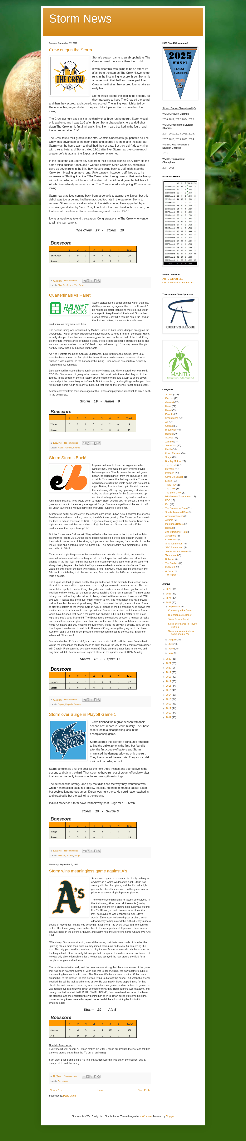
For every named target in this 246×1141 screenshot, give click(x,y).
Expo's (61, 704)
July (171, 644)
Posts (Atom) (69, 1095)
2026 (169, 589)
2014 (169, 695)
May (171, 653)
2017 (169, 681)
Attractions (170, 535)
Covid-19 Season (174, 477)
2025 (169, 593)
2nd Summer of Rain (176, 532)
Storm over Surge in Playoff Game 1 (82, 714)
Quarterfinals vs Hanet (70, 295)
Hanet (60, 448)
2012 (169, 703)
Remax (169, 528)
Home (100, 1090)
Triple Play (170, 484)
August (172, 639)
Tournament (171, 555)
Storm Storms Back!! (68, 457)
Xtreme (169, 441)
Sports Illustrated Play (176, 512)
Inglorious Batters (174, 524)
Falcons (169, 398)
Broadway (170, 429)
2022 (169, 659)
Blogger (170, 1116)
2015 (169, 690)
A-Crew (169, 571)
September (175, 606)
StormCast (170, 445)
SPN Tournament (174, 543)
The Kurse (170, 575)
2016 (169, 685)
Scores (69, 285)
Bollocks (169, 559)
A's (59, 1081)
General (169, 402)
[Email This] (84, 281)
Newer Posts (56, 1090)
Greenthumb (171, 418)
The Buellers (172, 563)
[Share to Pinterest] (99, 281)
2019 (169, 672)
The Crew (79, 285)
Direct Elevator (173, 453)
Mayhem (169, 469)
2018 (169, 676)
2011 (169, 708)
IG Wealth (170, 567)
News (168, 406)
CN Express (171, 539)
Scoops (169, 437)
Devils (168, 449)
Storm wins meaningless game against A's (88, 871)
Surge (77, 855)
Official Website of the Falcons (178, 282)
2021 (169, 663)
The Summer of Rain (176, 508)
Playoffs (61, 285)
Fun (167, 504)
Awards (169, 520)
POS (167, 500)
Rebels (169, 433)
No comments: (71, 280)
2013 (169, 699)
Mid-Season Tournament (178, 496)
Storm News (80, 18)
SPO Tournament (174, 547)
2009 (169, 717)
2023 (169, 602)
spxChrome (146, 1116)
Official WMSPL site (172, 279)
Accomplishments (174, 516)
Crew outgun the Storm (70, 50)
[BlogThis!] (88, 281)
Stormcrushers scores (176, 551)
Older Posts (144, 1090)
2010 (169, 712)
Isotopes (169, 473)
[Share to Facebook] (95, 281)
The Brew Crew (173, 492)
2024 (169, 598)
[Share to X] (91, 281)
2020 (169, 667)
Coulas (169, 426)
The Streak (171, 465)
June (171, 648)
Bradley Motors (173, 461)
